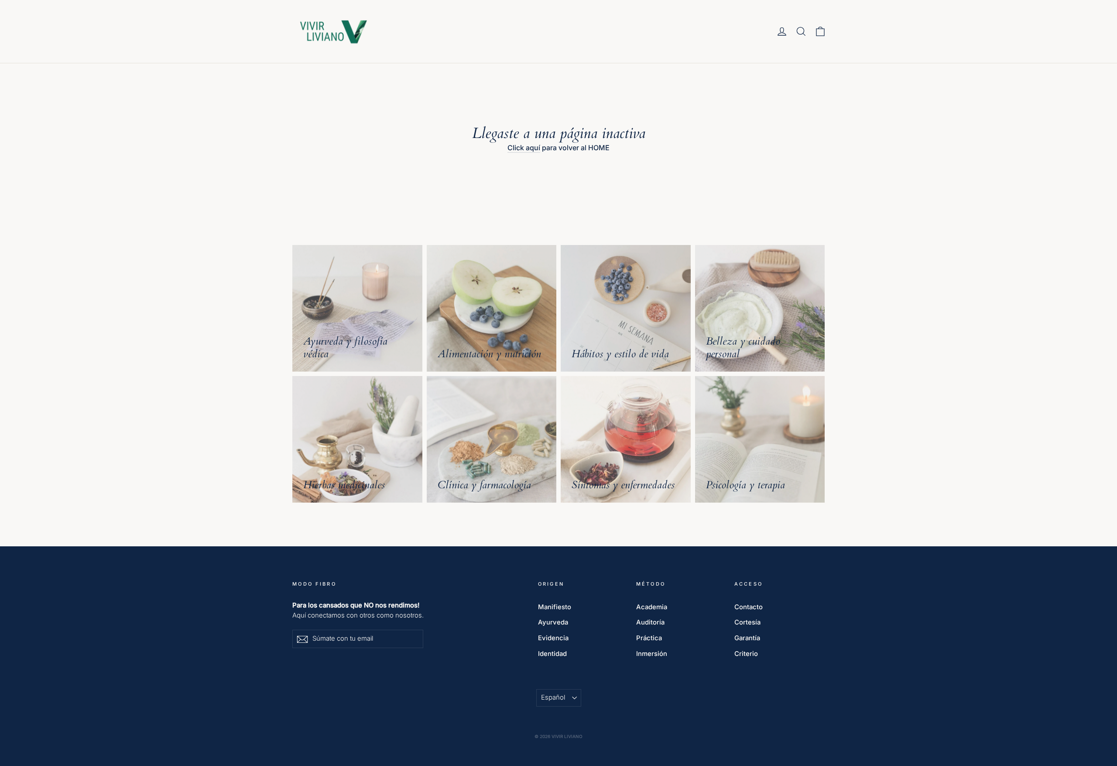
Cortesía (747, 622)
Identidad (552, 654)
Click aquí (523, 147)
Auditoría (650, 622)
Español (553, 697)
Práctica (649, 638)
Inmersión (651, 654)
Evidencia (553, 638)
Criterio (746, 654)
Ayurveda (553, 622)
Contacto (748, 607)
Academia (651, 607)
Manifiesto (554, 607)
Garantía (747, 638)
